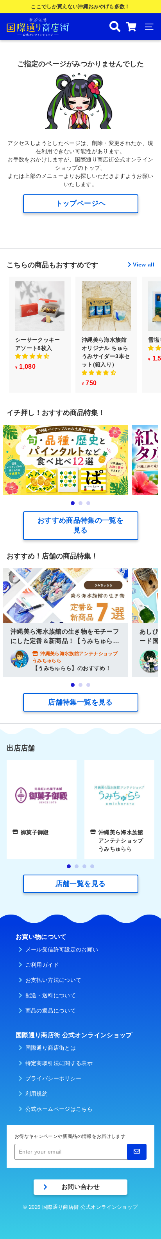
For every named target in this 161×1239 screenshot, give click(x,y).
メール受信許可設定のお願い (61, 949)
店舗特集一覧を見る (80, 702)
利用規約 (36, 1093)
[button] (32, 356)
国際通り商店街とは (50, 1048)
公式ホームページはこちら (59, 1109)
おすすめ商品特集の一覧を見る (80, 525)
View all (143, 264)
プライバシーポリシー (53, 1078)
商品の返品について (50, 1010)
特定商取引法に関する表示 (59, 1063)
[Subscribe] (137, 1152)
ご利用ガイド (42, 965)
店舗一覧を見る (80, 884)
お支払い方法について (53, 980)
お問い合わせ (80, 1186)
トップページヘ (80, 203)
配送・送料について (50, 995)
